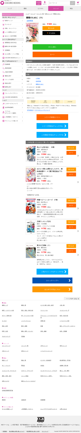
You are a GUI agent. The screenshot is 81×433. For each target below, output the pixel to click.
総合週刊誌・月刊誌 (65, 360)
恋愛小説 (42, 321)
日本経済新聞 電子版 (7, 390)
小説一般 (62, 305)
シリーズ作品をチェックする (52, 126)
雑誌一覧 (23, 360)
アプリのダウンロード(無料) (10, 112)
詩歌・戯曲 (43, 331)
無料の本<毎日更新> (11, 46)
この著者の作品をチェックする (52, 135)
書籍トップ (5, 305)
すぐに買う (52, 47)
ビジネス (40, 8)
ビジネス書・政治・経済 (47, 305)
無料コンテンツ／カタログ (28, 381)
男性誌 (23, 365)
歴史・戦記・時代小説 (27, 310)
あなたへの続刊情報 (10, 36)
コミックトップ (6, 345)
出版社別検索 (9, 72)
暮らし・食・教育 (64, 370)
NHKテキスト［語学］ (46, 376)
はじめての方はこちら (52, 289)
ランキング (8, 24)
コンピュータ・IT (64, 310)
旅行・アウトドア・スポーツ (67, 326)
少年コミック (44, 345)
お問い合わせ (63, 409)
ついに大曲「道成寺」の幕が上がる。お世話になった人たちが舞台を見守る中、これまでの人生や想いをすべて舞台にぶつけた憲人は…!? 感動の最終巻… (50, 160)
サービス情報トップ (7, 409)
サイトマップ (45, 431)
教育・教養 (24, 326)
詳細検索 (7, 64)
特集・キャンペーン (10, 28)
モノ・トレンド (6, 365)
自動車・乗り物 (64, 365)
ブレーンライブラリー (11, 93)
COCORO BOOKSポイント (13, 58)
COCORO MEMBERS (11, 97)
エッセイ (4, 321)
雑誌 (71, 8)
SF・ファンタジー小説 (27, 315)
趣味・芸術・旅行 (6, 376)
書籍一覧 (23, 305)
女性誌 (42, 365)
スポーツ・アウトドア (27, 370)
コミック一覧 (24, 345)
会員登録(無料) (9, 107)
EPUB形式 (30, 110)
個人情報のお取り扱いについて (16, 431)
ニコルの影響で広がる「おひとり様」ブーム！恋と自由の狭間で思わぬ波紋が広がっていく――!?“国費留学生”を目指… (40, 189)
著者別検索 (8, 68)
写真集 (23, 336)
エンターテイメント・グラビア (48, 370)
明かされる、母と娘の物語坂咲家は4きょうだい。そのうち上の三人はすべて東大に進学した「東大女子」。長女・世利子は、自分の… (50, 259)
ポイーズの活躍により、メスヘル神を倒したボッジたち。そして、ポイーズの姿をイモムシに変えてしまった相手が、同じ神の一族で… (50, 236)
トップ (10, 8)
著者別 (4, 399)
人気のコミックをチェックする (52, 272)
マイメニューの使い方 (11, 121)
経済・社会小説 (64, 315)
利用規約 (5, 431)
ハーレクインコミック (46, 351)
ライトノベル (44, 310)
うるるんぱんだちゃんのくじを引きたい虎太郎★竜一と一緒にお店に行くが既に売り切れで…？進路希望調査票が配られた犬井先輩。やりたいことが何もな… (50, 213)
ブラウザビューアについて (42, 110)
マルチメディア (6, 336)
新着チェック (9, 20)
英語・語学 (5, 326)
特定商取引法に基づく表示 (33, 431)
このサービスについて (11, 103)
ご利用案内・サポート (11, 117)
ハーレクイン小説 (64, 321)
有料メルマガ (5, 381)
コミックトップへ (52, 280)
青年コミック (63, 345)
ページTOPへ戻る (71, 299)
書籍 (25, 8)
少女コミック (5, 351)
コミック (56, 8)
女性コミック (24, 351)
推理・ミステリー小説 (8, 310)
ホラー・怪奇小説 (6, 315)
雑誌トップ (5, 360)
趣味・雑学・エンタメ (27, 331)
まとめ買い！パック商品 (12, 54)
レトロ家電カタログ (10, 32)
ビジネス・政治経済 (45, 360)
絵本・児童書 (63, 331)
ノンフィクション (26, 321)
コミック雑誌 (24, 376)
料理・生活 (5, 331)
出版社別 (23, 399)
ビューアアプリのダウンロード (48, 409)
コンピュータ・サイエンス (9, 370)
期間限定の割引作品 (10, 42)
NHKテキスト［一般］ (66, 376)
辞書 (41, 326)
